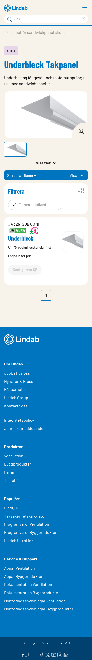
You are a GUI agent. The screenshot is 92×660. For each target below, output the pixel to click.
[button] (15, 149)
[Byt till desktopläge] (25, 654)
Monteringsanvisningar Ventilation (35, 600)
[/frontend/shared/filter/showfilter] (81, 191)
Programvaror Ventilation (26, 524)
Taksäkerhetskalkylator (25, 516)
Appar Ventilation (19, 568)
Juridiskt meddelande (23, 428)
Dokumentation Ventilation (28, 584)
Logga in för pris (19, 256)
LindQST (11, 507)
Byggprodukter (17, 463)
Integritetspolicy (19, 420)
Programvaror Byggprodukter (30, 532)
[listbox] (82, 175)
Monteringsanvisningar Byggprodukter (38, 608)
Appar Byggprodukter (23, 576)
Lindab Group (16, 397)
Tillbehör (12, 480)
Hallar (9, 472)
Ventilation (14, 455)
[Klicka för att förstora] (79, 130)
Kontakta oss (16, 405)
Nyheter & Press (18, 381)
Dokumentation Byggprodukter (32, 592)
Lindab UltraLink (18, 540)
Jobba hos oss (17, 373)
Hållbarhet (13, 389)
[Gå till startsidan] (16, 8)
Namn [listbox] (28, 175)
